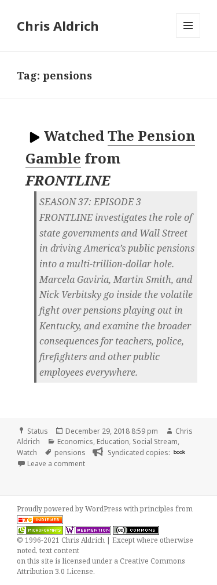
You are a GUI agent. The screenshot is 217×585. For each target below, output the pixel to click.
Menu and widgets (188, 37)
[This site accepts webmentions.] (88, 530)
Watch (27, 452)
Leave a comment (56, 463)
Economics (75, 441)
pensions (70, 452)
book (179, 452)
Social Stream (155, 441)
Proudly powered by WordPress (70, 509)
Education (113, 441)
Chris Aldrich (58, 25)
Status (37, 431)
